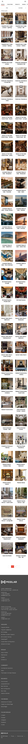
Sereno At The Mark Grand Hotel (21, 154)
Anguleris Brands (5, 627)
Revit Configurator (5, 688)
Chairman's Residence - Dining (21, 81)
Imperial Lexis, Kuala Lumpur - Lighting (7, 26)
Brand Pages (4, 706)
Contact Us (4, 659)
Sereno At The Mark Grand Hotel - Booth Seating (7, 119)
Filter (7, 7)
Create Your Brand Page (7, 704)
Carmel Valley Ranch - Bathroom (7, 319)
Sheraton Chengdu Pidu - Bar (21, 556)
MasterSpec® (4, 639)
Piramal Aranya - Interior (7, 483)
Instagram (3, 720)
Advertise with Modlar (6, 701)
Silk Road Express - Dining (21, 282)
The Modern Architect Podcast (8, 672)
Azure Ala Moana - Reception (21, 538)
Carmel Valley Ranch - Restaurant (21, 319)
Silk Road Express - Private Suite (7, 300)
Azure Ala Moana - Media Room (7, 538)
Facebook (3, 722)
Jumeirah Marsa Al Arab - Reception (7, 172)
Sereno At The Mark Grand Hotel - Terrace (7, 136)
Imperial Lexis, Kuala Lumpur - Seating (7, 45)
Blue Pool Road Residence (21, 446)
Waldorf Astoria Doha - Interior (21, 373)
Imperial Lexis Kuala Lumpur (7, 63)
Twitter (3, 724)
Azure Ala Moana (7, 556)
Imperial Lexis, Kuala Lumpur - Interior (21, 45)
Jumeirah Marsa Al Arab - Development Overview (7, 228)
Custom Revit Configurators (8, 641)
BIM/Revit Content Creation (8, 634)
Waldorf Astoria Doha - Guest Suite (21, 392)
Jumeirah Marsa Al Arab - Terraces (21, 209)
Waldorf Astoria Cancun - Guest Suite (7, 501)
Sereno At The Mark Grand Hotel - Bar (21, 136)
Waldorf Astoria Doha (7, 409)
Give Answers (4, 681)
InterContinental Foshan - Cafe (7, 428)
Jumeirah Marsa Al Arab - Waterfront (7, 246)
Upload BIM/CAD (5, 683)
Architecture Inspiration (7, 668)
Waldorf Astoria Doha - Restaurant (7, 373)
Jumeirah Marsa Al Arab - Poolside (7, 191)
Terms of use (20, 736)
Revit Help (3, 691)
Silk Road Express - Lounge (7, 282)
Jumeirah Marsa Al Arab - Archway (21, 227)
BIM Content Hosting (6, 636)
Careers (3, 657)
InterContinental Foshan (21, 428)
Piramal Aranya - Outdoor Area (7, 465)
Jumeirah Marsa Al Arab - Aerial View (21, 246)
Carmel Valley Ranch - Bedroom (21, 337)
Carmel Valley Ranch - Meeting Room (7, 337)
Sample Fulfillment (5, 644)
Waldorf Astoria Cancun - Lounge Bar (6, 519)
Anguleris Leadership (6, 629)
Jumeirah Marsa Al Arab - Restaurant (21, 172)
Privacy (12, 736)
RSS (2, 737)
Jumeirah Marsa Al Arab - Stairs (21, 191)
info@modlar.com (5, 600)
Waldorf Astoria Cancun (21, 519)
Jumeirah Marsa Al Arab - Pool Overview (7, 264)
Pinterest (3, 717)
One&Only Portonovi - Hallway (7, 446)
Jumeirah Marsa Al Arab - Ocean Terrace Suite (7, 210)
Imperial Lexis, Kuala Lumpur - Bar (21, 26)
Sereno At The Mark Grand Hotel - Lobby (7, 154)
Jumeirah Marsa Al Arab (21, 264)
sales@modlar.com (5, 595)
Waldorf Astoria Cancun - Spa (21, 501)
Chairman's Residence (21, 99)
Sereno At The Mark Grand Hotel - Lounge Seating (21, 119)
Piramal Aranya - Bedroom (21, 465)
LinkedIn (3, 715)
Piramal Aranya (21, 482)
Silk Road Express (21, 300)
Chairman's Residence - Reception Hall (21, 63)
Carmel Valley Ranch (21, 355)
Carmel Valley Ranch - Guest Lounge (7, 355)
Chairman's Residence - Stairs (7, 99)
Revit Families (4, 686)
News (2, 670)
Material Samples (5, 693)
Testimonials (4, 654)
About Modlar (4, 652)
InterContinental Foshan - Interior (21, 410)
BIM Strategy (4, 632)
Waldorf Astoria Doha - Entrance (7, 392)
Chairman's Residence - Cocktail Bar (7, 81)
